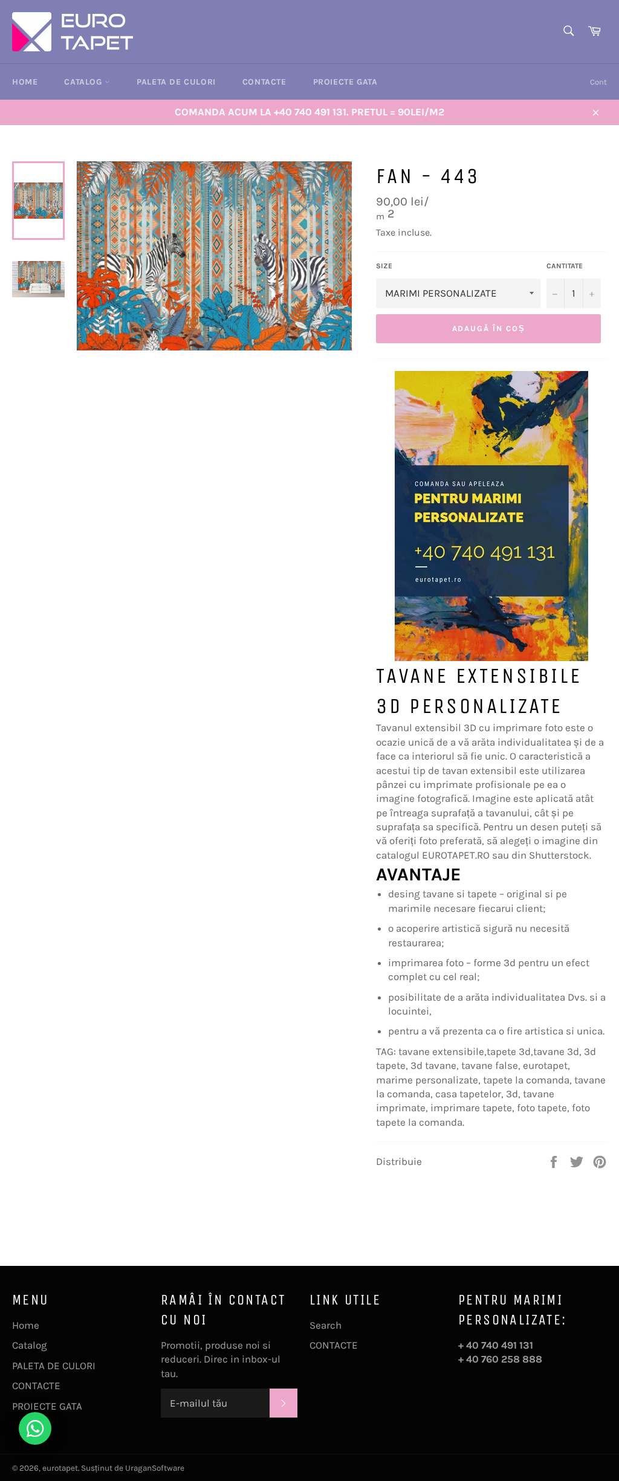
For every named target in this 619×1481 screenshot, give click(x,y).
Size (384, 266)
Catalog (84, 82)
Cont (598, 81)
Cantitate (564, 266)
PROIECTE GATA (345, 82)
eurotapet (60, 1468)
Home (24, 82)
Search (326, 1325)
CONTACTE (264, 82)
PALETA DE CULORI (176, 82)
